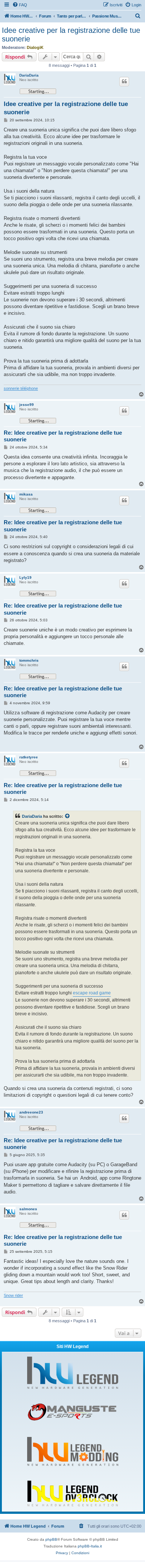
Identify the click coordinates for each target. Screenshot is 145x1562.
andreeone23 (31, 1112)
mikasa (26, 494)
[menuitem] (19, 4)
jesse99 (26, 405)
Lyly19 (25, 577)
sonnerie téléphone (21, 388)
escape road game (92, 993)
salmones (28, 1209)
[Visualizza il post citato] (67, 816)
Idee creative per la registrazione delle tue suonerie (71, 34)
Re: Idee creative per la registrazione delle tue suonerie (63, 436)
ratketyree (28, 757)
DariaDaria (29, 75)
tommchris (29, 660)
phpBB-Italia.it (90, 1546)
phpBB (51, 1539)
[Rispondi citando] (124, 81)
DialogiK (35, 47)
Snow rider (13, 1295)
